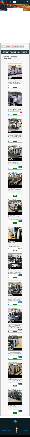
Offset (12, 46)
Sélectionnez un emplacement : (10, 56)
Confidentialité (25, 430)
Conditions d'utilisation (6, 430)
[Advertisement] (15, 26)
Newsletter (25, 428)
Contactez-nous (5, 428)
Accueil (8, 46)
